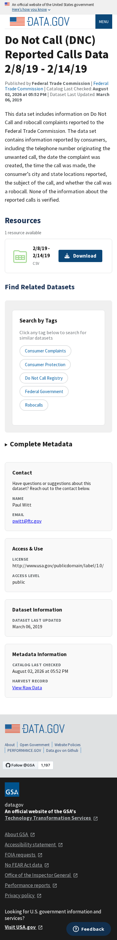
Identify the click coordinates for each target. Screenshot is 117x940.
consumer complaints (45, 351)
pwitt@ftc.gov (26, 521)
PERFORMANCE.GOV (24, 750)
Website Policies (67, 744)
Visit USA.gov (21, 927)
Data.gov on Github (62, 750)
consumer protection (45, 364)
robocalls (34, 405)
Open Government (35, 744)
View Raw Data (27, 687)
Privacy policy (20, 895)
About (10, 744)
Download (84, 256)
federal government (44, 391)
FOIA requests (20, 854)
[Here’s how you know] (58, 7)
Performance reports (28, 885)
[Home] (40, 21)
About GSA (17, 834)
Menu (104, 21)
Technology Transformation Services (48, 818)
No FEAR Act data (24, 865)
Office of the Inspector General (38, 875)
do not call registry (44, 378)
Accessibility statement (31, 844)
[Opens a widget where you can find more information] (88, 929)
